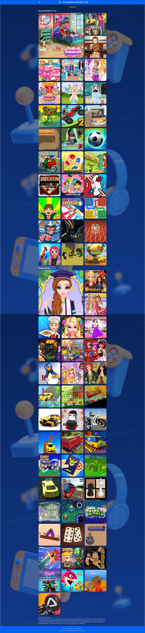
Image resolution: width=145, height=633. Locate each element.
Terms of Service (78, 628)
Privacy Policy (70, 628)
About (64, 628)
